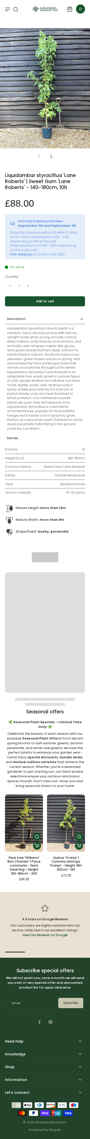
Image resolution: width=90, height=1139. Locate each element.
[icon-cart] (69, 9)
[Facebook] (39, 1022)
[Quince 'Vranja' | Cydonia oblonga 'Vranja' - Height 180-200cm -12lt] (66, 823)
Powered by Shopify (45, 1130)
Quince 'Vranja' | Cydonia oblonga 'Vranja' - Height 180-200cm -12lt (66, 864)
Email (16, 1003)
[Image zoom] (45, 88)
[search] (15, 9)
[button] (45, 301)
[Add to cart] (37, 846)
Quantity (11, 276)
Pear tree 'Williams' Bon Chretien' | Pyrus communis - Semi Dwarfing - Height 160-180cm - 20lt (24, 866)
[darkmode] (80, 9)
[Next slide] (51, 156)
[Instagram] (50, 1022)
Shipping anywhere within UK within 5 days (43, 232)
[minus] (10, 285)
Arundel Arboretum (51, 1122)
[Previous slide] (39, 156)
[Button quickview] (37, 837)
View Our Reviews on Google (45, 935)
